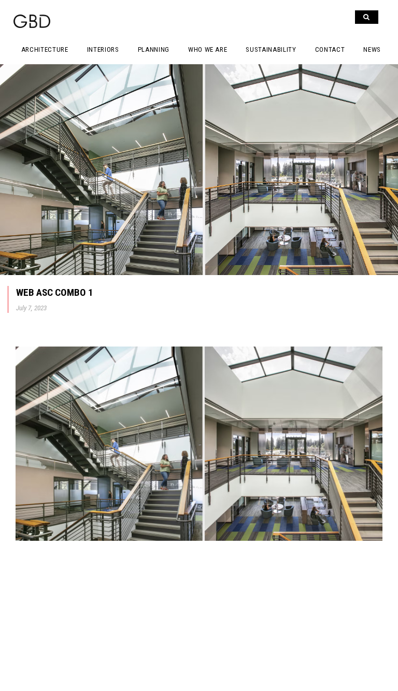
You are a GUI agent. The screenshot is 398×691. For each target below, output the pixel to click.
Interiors (103, 49)
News (372, 49)
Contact (330, 49)
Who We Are (208, 49)
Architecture (44, 49)
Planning (153, 49)
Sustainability (271, 49)
